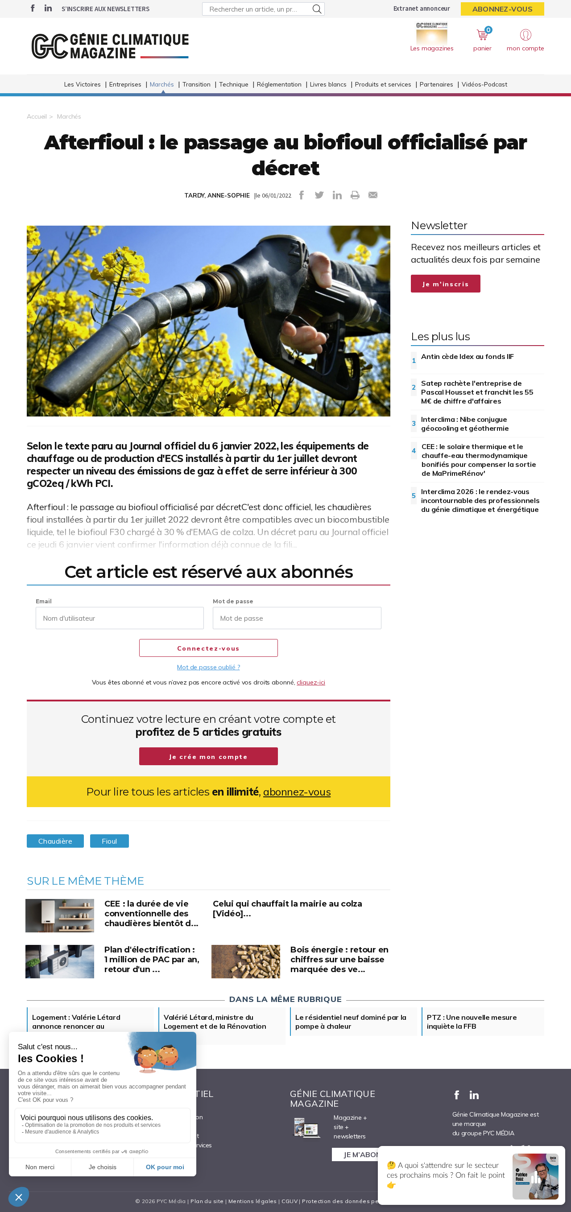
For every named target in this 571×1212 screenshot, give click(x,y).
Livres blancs (328, 84)
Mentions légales (252, 1201)
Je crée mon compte (208, 757)
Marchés (162, 84)
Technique (233, 84)
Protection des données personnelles (355, 1201)
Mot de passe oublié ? (208, 667)
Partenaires (436, 84)
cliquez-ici (311, 682)
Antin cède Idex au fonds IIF (467, 356)
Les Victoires (82, 84)
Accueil (37, 116)
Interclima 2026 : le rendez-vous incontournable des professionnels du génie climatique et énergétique (480, 500)
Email (44, 601)
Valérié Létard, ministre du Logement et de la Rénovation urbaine (215, 1026)
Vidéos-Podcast (484, 84)
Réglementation (279, 84)
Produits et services (383, 84)
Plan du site (206, 1201)
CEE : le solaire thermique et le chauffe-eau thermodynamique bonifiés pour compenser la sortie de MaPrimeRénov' (479, 460)
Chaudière (55, 841)
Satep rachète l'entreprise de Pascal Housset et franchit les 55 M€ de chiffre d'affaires (477, 392)
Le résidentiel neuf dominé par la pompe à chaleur (350, 1022)
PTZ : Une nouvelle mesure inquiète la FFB (472, 1022)
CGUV (289, 1201)
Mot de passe (233, 601)
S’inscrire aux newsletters (105, 8)
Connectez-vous (208, 648)
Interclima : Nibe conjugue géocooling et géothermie (465, 424)
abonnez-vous (297, 791)
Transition (196, 84)
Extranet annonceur (421, 8)
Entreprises (125, 84)
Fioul (109, 841)
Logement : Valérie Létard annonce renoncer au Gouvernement (76, 1026)
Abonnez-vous (502, 8)
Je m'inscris (445, 284)
